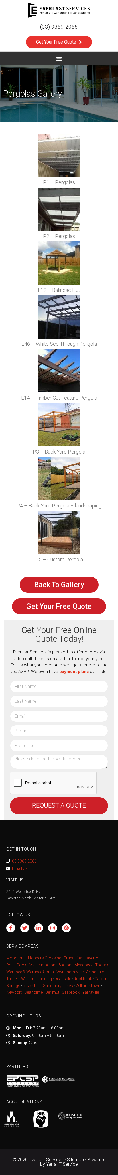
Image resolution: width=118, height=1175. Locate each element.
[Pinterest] (66, 927)
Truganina (73, 958)
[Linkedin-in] (38, 927)
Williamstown (88, 985)
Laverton (93, 958)
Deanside (62, 978)
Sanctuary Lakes (58, 985)
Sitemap (75, 1159)
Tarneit (12, 978)
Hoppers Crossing (44, 958)
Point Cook (16, 965)
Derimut (52, 992)
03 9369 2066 (24, 861)
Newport (14, 992)
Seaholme (33, 992)
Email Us (20, 868)
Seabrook (71, 992)
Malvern (36, 965)
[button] (59, 58)
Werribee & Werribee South (30, 972)
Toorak (101, 965)
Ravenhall (31, 985)
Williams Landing (36, 978)
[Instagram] (52, 927)
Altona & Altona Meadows (69, 965)
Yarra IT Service (62, 1164)
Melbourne (15, 958)
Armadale (95, 972)
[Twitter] (24, 927)
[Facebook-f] (10, 927)
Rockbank (83, 978)
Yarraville (91, 992)
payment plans (74, 671)
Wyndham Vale (70, 972)
